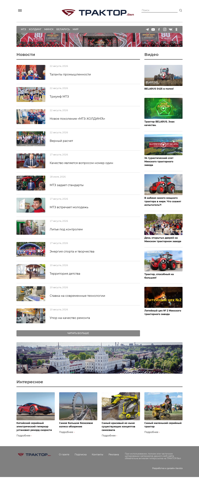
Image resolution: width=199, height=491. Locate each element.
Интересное (29, 381)
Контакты (97, 454)
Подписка (81, 454)
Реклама (114, 454)
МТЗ (23, 29)
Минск (48, 29)
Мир (75, 29)
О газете (64, 454)
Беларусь (63, 29)
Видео (151, 54)
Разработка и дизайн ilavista (167, 468)
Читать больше (78, 333)
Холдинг (35, 29)
